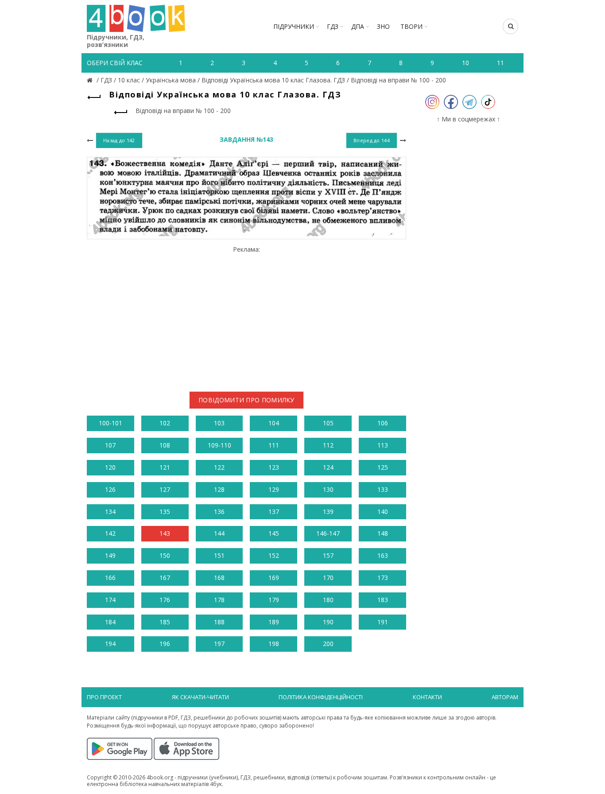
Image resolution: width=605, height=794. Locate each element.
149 (110, 555)
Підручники (293, 26)
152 (273, 555)
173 (382, 577)
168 (219, 577)
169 (273, 577)
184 (110, 622)
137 (273, 511)
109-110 (219, 445)
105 (328, 423)
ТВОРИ (411, 26)
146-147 (328, 533)
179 (273, 600)
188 (219, 622)
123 (273, 467)
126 (110, 489)
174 (110, 600)
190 (328, 622)
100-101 (110, 423)
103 (219, 423)
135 (164, 511)
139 (328, 511)
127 (164, 489)
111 (273, 445)
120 (110, 467)
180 (328, 600)
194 (110, 643)
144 (219, 533)
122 (219, 467)
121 (164, 467)
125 (382, 467)
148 (382, 533)
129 (273, 489)
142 (110, 533)
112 (328, 445)
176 (164, 600)
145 (273, 533)
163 (382, 555)
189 (273, 622)
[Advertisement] (246, 315)
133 (382, 489)
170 (328, 577)
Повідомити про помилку (246, 400)
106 (382, 423)
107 (110, 445)
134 (110, 511)
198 (273, 643)
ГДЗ (332, 26)
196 (164, 643)
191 (382, 622)
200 (328, 643)
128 (219, 489)
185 (164, 622)
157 (328, 555)
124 (328, 467)
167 (164, 577)
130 (328, 489)
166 (110, 577)
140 (382, 511)
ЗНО (383, 26)
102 (164, 423)
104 (273, 423)
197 (219, 643)
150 (164, 555)
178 (219, 600)
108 (164, 445)
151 (219, 555)
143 (164, 533)
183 (382, 600)
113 (382, 445)
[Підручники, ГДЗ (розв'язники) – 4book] (91, 80)
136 (219, 511)
